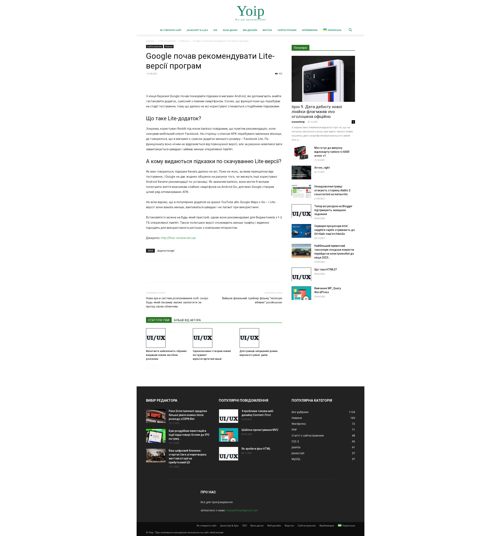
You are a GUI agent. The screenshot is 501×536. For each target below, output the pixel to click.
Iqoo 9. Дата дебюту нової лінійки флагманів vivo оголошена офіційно (317, 111)
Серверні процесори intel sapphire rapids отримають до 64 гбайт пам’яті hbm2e (334, 229)
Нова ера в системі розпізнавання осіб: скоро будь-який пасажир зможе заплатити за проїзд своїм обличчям (177, 302)
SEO (215, 30)
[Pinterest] (168, 82)
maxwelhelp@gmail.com (242, 510)
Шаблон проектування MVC (259, 429)
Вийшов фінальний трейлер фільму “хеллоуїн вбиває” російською (252, 300)
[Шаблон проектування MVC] (228, 435)
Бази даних (230, 30)
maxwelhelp (298, 121)
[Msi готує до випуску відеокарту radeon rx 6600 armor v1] (301, 153)
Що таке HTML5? (325, 269)
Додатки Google (165, 250)
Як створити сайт (170, 30)
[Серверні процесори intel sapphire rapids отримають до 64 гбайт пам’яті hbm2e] (301, 231)
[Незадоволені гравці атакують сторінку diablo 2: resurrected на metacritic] (301, 191)
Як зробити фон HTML (255, 448)
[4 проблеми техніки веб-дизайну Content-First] (228, 416)
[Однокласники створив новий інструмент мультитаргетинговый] (214, 338)
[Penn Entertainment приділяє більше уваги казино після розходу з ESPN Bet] (156, 416)
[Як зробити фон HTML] (228, 453)
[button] (350, 30)
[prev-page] (148, 366)
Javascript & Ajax (197, 30)
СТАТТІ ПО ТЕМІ (158, 320)
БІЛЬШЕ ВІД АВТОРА (187, 320)
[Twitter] (159, 82)
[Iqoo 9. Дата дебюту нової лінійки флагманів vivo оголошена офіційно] (323, 79)
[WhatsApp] (177, 82)
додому (150, 40)
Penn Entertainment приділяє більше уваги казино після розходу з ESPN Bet (188, 414)
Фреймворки (310, 30)
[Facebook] (150, 82)
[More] (186, 82)
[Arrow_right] (301, 172)
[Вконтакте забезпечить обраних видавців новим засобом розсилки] (167, 338)
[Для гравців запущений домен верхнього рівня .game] (261, 338)
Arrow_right (322, 167)
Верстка (267, 30)
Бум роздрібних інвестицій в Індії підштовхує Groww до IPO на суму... (189, 434)
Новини (184, 40)
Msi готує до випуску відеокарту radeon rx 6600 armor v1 (331, 151)
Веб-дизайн (250, 30)
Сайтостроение (287, 30)
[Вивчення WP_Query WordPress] (301, 293)
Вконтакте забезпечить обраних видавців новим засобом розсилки (166, 355)
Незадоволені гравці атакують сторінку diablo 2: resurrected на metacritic (332, 190)
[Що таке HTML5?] (301, 274)
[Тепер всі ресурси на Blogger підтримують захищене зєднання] (301, 211)
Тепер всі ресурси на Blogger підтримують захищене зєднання (333, 210)
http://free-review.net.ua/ (178, 238)
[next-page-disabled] (154, 366)
